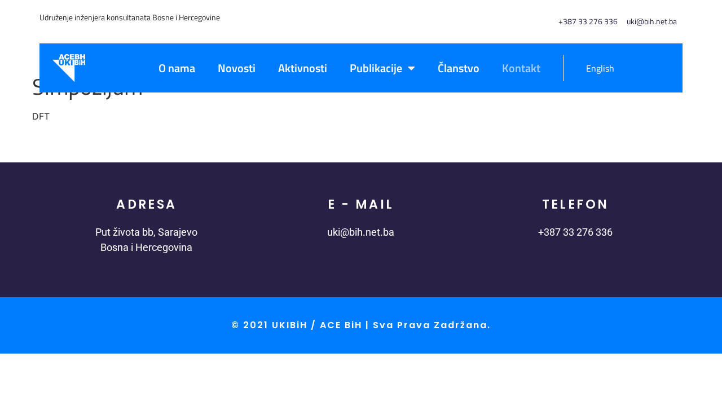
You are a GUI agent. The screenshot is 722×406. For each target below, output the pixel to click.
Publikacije (376, 68)
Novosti (237, 68)
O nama (177, 68)
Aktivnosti (302, 68)
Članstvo (458, 68)
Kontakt (521, 68)
